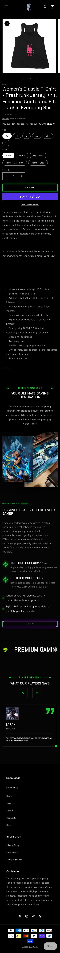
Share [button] (8, 367)
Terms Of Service (14, 859)
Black (8, 155)
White (22, 155)
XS (7, 135)
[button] (6, 6)
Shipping (5, 118)
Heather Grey (38, 162)
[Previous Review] (23, 693)
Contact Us (11, 817)
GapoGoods (33, 947)
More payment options (30, 204)
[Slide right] (37, 78)
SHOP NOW (30, 624)
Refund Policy (12, 852)
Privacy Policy (12, 845)
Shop (8, 803)
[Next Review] (37, 693)
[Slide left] (23, 78)
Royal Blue (38, 155)
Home (9, 796)
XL (37, 135)
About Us (10, 810)
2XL (48, 135)
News (8, 825)
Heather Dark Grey (15, 162)
